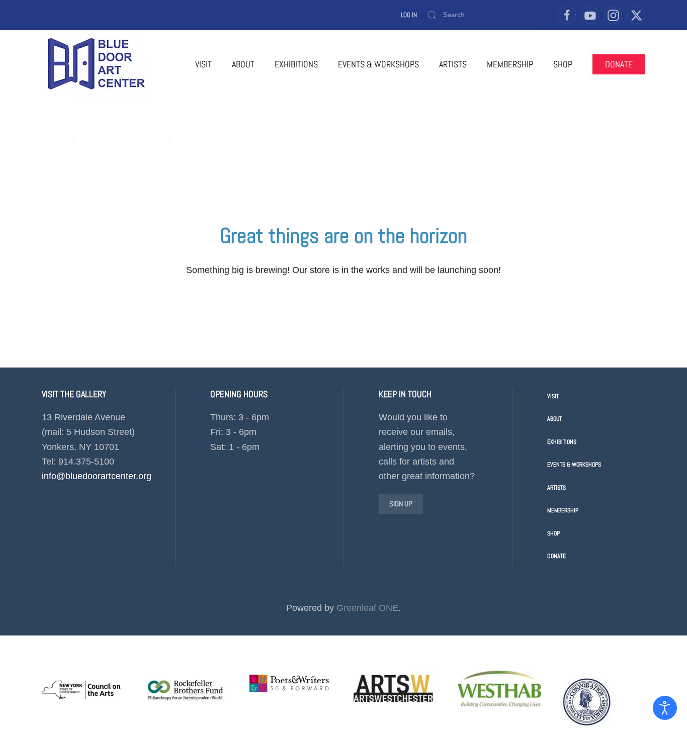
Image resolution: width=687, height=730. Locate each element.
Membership (510, 64)
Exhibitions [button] (296, 64)
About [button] (243, 64)
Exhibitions (561, 442)
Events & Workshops (574, 465)
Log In (409, 15)
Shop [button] (562, 64)
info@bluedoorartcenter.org (96, 476)
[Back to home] (96, 64)
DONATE (619, 64)
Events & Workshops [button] (378, 64)
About (554, 419)
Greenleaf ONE (367, 608)
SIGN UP (400, 503)
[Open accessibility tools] (665, 708)
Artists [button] (453, 64)
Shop (553, 533)
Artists (556, 488)
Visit (203, 64)
